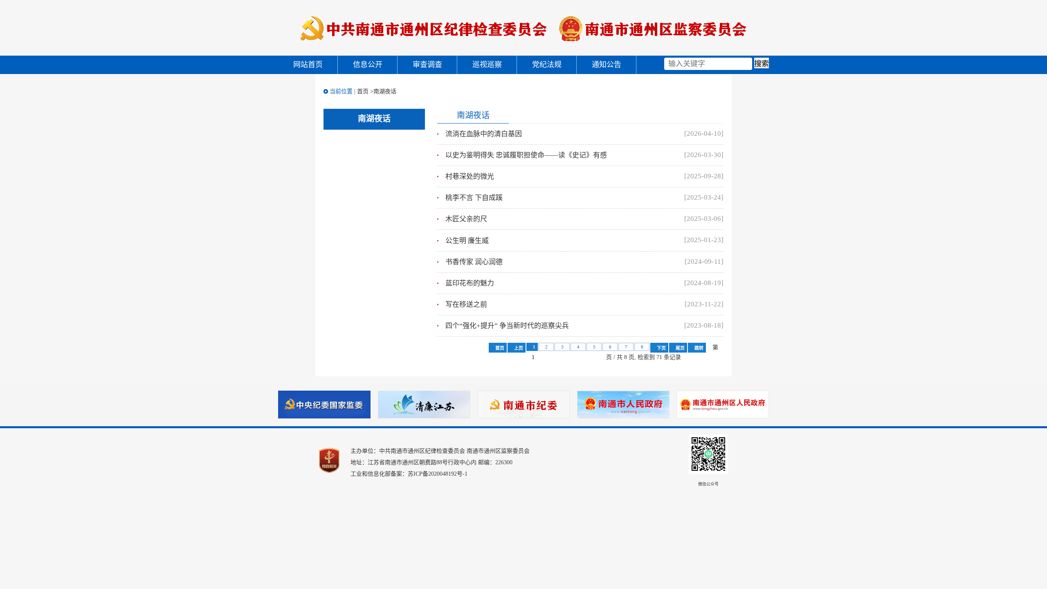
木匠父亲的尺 (466, 219)
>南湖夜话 (383, 91)
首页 (362, 91)
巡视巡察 (487, 65)
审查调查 (427, 65)
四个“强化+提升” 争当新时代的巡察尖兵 (507, 326)
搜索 (761, 64)
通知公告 (606, 65)
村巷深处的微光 (469, 176)
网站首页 (308, 65)
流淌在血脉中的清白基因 (483, 134)
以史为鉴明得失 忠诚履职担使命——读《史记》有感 (526, 155)
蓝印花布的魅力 (469, 283)
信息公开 (367, 65)
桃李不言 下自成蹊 (474, 198)
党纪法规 (547, 65)
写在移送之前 (466, 304)
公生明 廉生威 (467, 241)
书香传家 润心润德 (474, 262)
